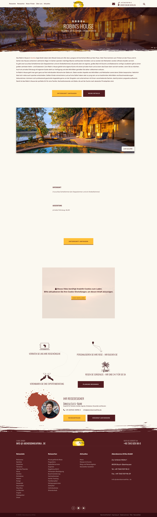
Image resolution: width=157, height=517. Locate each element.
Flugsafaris (52, 462)
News (82, 460)
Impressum (115, 515)
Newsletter (137, 515)
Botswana (19, 460)
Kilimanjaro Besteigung (56, 471)
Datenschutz (124, 515)
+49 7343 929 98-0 (132, 443)
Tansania (19, 467)
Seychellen (20, 485)
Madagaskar (20, 495)
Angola (18, 493)
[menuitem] (12, 3)
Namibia (19, 462)
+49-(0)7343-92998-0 (73, 410)
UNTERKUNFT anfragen (67, 93)
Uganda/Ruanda (22, 469)
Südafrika (19, 464)
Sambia (33, 58)
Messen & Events (85, 462)
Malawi (18, 478)
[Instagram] (73, 508)
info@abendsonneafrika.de (92, 410)
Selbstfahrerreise (54, 464)
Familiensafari (53, 481)
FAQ (131, 515)
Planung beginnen (91, 384)
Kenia (18, 471)
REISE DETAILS (94, 93)
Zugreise (51, 467)
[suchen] (144, 4)
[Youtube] (83, 508)
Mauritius (19, 488)
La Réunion (20, 490)
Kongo (18, 481)
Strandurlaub (52, 490)
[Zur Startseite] (78, 4)
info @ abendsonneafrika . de (31, 443)
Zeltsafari (51, 485)
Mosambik (19, 483)
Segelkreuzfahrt (53, 469)
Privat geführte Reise (55, 460)
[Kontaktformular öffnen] (113, 3)
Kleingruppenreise (54, 483)
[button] (78, 130)
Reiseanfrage (74, 418)
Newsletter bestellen (87, 467)
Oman (18, 497)
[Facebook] (78, 508)
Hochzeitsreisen (53, 476)
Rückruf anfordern (101, 418)
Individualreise (53, 488)
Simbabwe (19, 476)
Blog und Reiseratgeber (88, 464)
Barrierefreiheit (105, 515)
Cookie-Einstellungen (78, 298)
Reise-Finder (30, 4)
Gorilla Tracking (53, 478)
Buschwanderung (54, 474)
